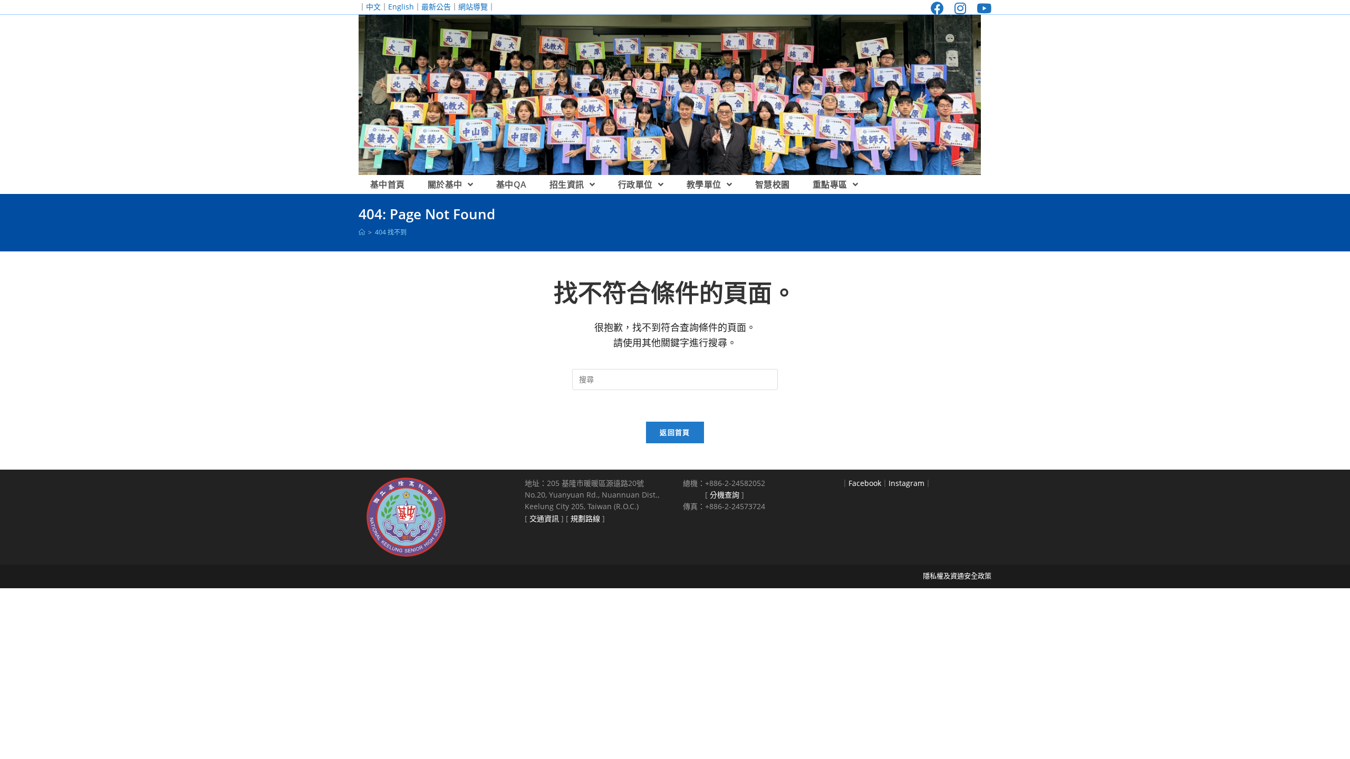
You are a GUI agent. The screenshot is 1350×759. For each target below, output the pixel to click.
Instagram (906, 483)
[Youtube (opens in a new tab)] (981, 8)
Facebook (864, 483)
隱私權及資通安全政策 (957, 575)
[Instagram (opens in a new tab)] (960, 8)
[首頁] (362, 232)
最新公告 (436, 7)
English (401, 7)
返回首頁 (675, 432)
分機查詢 (724, 495)
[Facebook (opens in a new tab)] (937, 8)
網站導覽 (473, 7)
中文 (373, 7)
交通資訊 (544, 518)
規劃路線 (585, 518)
